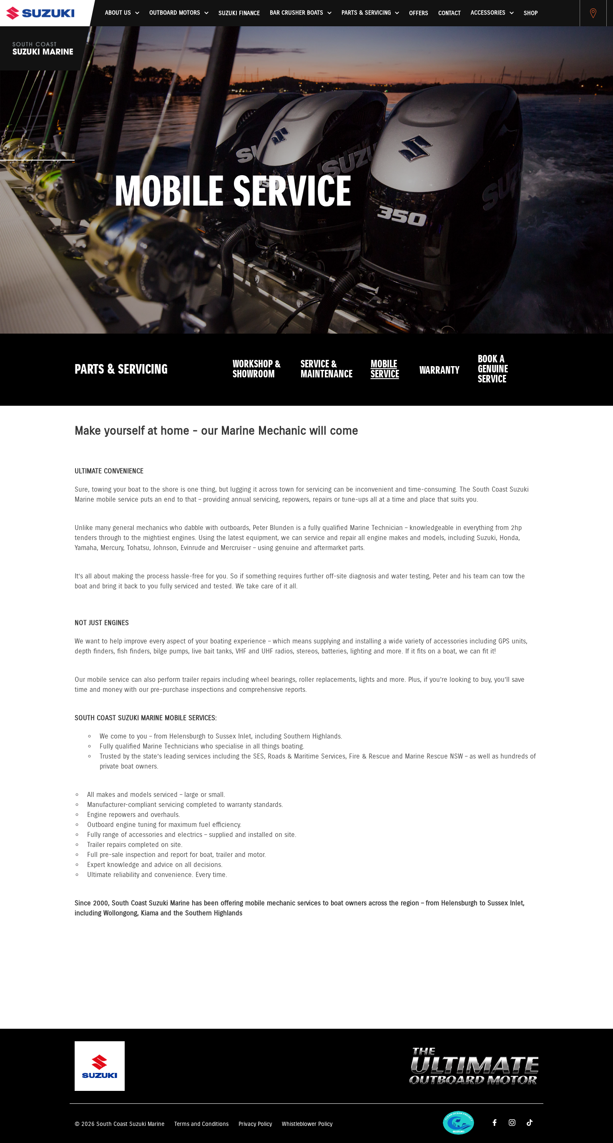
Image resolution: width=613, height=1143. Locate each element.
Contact (449, 13)
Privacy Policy (255, 1124)
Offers (418, 13)
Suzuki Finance (239, 13)
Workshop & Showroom (257, 369)
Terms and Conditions (201, 1124)
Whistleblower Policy (307, 1124)
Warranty (440, 371)
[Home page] (40, 13)
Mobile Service (385, 369)
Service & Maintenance (326, 369)
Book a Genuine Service (493, 369)
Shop (531, 13)
